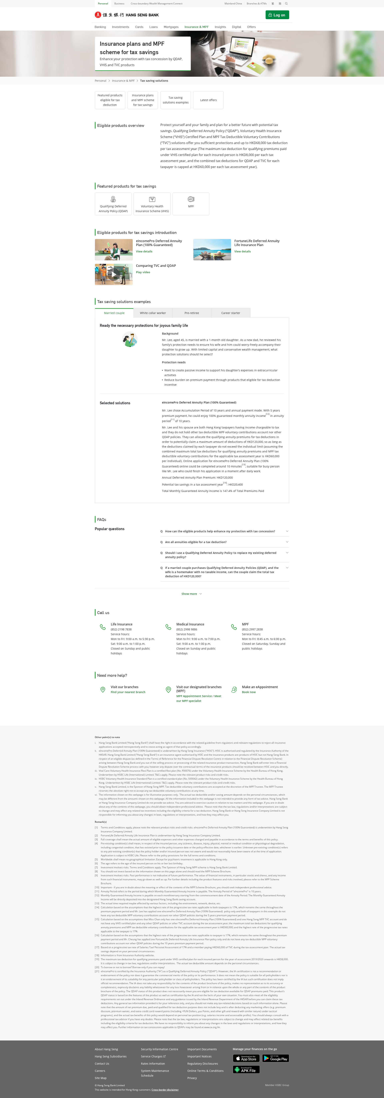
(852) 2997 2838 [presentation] (252, 629)
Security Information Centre (159, 1049)
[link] (114, 274)
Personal (103, 3)
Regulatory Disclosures (202, 1063)
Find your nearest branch (128, 692)
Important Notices (199, 1056)
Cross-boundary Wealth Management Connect (156, 3)
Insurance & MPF (123, 80)
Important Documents (202, 1049)
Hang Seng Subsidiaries (111, 1056)
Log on (279, 14)
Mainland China (233, 3)
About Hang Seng (106, 1049)
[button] (286, 3)
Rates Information (153, 1063)
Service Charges (151, 1056)
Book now (249, 692)
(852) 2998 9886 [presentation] (186, 629)
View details (144, 251)
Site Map (101, 1078)
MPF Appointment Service (194, 696)
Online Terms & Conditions (205, 1071)
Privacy (192, 1078)
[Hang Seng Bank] (130, 15)
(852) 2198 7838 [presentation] (121, 629)
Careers (100, 1071)
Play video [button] (143, 272)
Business (119, 3)
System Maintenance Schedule (155, 1073)
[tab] (113, 204)
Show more (189, 594)
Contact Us (102, 1063)
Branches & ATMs (257, 3)
